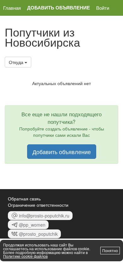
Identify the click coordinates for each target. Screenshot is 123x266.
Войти (102, 7)
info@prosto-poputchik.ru (44, 215)
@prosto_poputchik (38, 234)
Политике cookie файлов (25, 256)
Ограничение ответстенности (38, 205)
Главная (12, 7)
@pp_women (32, 225)
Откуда (17, 62)
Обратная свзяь (24, 198)
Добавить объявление (58, 7)
